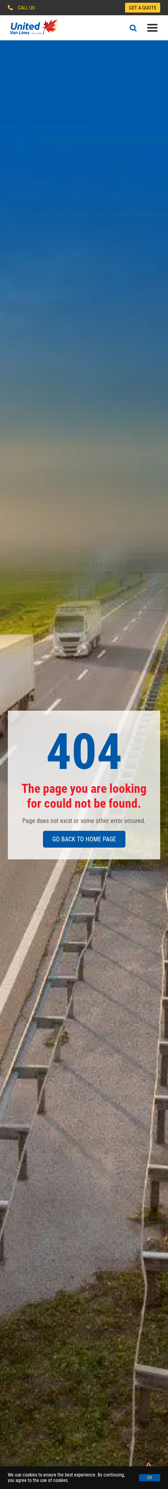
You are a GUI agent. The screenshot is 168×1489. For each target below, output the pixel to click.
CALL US (26, 8)
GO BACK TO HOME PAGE (84, 839)
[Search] (133, 27)
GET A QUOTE (142, 8)
